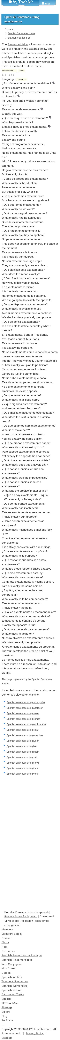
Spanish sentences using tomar (23, 768)
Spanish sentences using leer (22, 746)
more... (40, 66)
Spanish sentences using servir (23, 763)
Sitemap (6, 1007)
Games (6, 972)
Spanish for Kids (11, 977)
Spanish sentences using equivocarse (26, 724)
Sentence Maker (18, 44)
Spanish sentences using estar (22, 730)
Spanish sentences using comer (23, 719)
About (5, 942)
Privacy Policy (35, 1033)
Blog (4, 1016)
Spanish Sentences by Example (21, 955)
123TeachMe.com (40, 1029)
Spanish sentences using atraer (23, 713)
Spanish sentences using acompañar (26, 702)
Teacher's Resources (14, 981)
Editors (5, 1011)
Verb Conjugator (11, 964)
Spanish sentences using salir (22, 757)
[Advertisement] (30, 818)
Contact (6, 938)
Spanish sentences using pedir (23, 752)
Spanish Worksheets (14, 985)
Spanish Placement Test (16, 959)
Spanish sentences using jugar (23, 741)
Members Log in (11, 933)
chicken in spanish (37, 912)
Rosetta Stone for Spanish (20, 916)
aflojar (15, 920)
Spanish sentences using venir (22, 774)
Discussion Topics (12, 994)
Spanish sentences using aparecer (25, 708)
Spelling (6, 998)
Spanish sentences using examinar (25, 735)
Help (4, 946)
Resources (8, 951)
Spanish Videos (11, 990)
